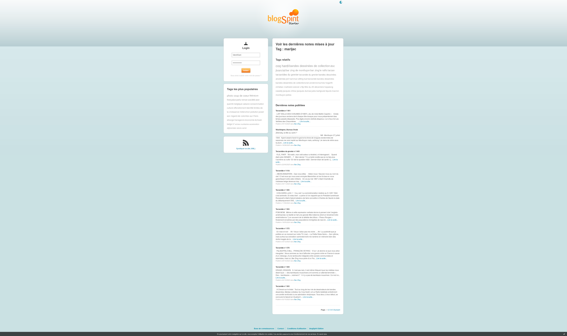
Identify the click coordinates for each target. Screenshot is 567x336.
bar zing (314, 70)
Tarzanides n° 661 (283, 110)
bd (283, 70)
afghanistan (231, 128)
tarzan (331, 70)
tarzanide (312, 78)
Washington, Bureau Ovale (287, 129)
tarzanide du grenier (308, 74)
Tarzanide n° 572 (283, 228)
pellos (288, 94)
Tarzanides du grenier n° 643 (288, 151)
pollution (254, 111)
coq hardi (282, 65)
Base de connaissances (264, 328)
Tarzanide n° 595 (283, 190)
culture (230, 107)
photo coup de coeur (238, 95)
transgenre (239, 119)
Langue (341, 2)
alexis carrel (242, 128)
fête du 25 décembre (314, 86)
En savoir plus (322, 334)
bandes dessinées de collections (291, 82)
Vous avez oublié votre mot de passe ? (245, 75)
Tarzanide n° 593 (283, 209)
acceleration (254, 124)
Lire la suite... (305, 121)
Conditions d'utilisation (296, 328)
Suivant (337, 309)
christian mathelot (284, 86)
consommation (257, 103)
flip (302, 86)
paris (238, 99)
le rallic (323, 70)
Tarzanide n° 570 (283, 247)
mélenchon (245, 111)
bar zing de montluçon (298, 70)
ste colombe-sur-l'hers (248, 115)
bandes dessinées (325, 78)
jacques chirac (289, 90)
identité (250, 107)
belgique (238, 103)
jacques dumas (304, 90)
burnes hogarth (325, 82)
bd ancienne (312, 82)
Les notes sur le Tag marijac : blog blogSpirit (283, 16)
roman (244, 99)
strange (230, 119)
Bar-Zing (297, 124)
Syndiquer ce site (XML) (245, 148)
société (251, 99)
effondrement (240, 107)
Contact (280, 328)
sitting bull (302, 78)
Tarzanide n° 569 (283, 267)
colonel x (297, 86)
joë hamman (292, 78)
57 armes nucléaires (241, 124)
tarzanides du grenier (287, 74)
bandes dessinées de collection (309, 66)
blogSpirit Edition (316, 328)
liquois (328, 90)
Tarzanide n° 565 (283, 286)
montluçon (280, 94)
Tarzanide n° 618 (283, 170)
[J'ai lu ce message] (564, 334)
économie (249, 119)
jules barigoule (318, 90)
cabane (246, 103)
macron (335, 90)
